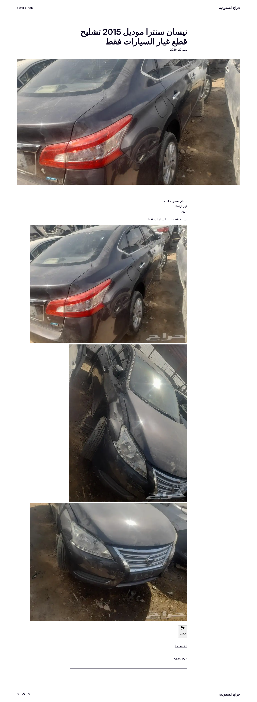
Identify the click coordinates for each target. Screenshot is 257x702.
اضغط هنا (181, 646)
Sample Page (25, 7)
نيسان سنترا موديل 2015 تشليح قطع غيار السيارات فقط (133, 36)
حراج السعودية (229, 8)
